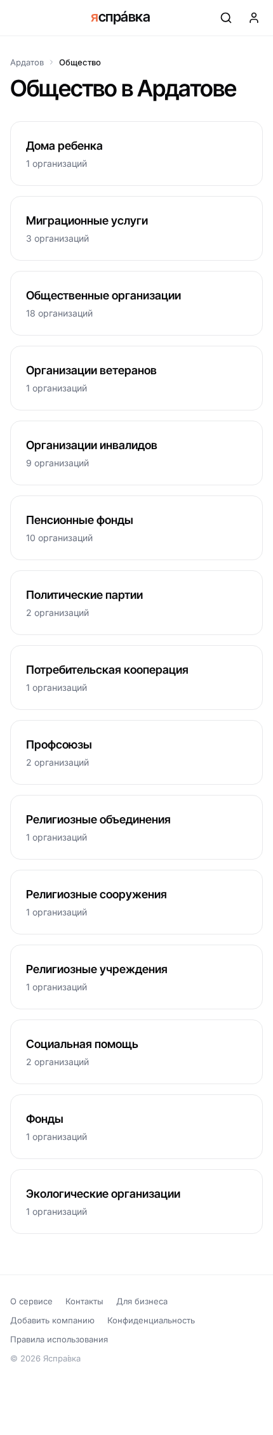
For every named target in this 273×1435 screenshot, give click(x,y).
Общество (80, 62)
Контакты (84, 1301)
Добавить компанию (52, 1320)
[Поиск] (226, 18)
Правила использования (59, 1339)
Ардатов (27, 62)
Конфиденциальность (151, 1320)
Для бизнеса (142, 1301)
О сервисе (31, 1301)
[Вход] (254, 18)
